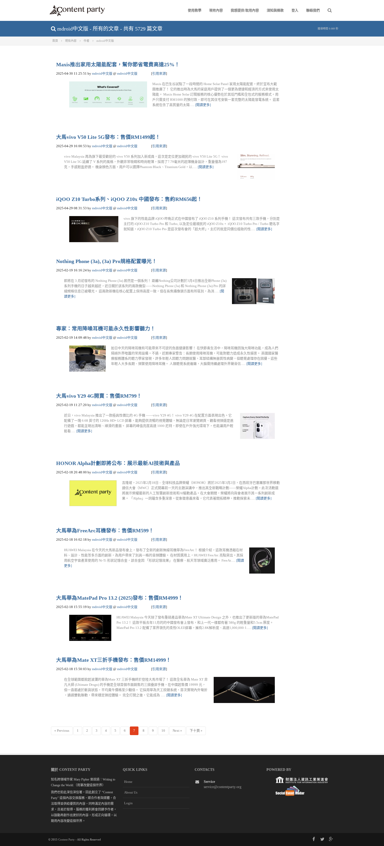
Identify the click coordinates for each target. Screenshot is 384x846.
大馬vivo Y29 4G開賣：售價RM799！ (99, 396)
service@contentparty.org (222, 787)
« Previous (61, 730)
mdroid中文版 (102, 73)
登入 (295, 10)
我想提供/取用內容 (245, 10)
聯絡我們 (313, 10)
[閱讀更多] (203, 105)
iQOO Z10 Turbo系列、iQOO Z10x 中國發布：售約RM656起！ (129, 199)
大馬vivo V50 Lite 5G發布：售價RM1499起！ (108, 137)
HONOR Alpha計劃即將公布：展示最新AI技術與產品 (118, 463)
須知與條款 (275, 10)
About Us (130, 792)
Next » (177, 730)
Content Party (66, 839)
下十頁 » (196, 730)
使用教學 (194, 10)
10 (163, 730)
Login (128, 803)
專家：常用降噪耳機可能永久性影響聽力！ (105, 328)
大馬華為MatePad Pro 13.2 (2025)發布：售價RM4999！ (119, 598)
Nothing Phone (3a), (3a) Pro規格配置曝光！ (106, 261)
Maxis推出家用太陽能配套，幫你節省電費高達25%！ (118, 64)
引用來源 (159, 73)
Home (128, 782)
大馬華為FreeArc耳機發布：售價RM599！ (105, 530)
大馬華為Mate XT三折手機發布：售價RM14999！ (113, 660)
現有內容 (216, 10)
